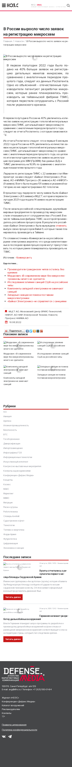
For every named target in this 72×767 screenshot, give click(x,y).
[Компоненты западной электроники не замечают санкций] (19, 370)
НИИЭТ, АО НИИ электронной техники (26, 314)
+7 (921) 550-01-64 (42, 689)
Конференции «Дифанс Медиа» (18, 475)
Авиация (7, 416)
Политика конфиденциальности (19, 729)
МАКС (6, 489)
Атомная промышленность (15, 425)
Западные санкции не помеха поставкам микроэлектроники (30, 296)
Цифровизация (10, 543)
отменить (61, 225)
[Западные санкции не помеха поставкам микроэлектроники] (53, 368)
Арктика (7, 421)
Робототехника (10, 511)
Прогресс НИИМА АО (16, 318)
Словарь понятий (11, 516)
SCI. (5, 412)
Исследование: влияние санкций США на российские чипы (38, 283)
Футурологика (10, 539)
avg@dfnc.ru (15, 689)
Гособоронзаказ (11, 439)
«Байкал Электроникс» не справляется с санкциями (37, 301)
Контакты (6, 713)
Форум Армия (9, 534)
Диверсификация (11, 443)
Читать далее (13, 597)
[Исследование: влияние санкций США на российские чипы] (53, 346)
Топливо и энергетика (13, 530)
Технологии (9, 525)
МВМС (6, 498)
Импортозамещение (13, 448)
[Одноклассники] (34, 330)
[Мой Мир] (38, 330)
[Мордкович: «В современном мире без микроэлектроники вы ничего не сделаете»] (19, 346)
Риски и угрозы (10, 507)
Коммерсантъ (24, 257)
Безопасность (10, 430)
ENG (39, 5)
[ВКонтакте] (27, 330)
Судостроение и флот (13, 520)
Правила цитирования (14, 724)
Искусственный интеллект (15, 461)
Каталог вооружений (13, 705)
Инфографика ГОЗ (12, 452)
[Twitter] (31, 330)
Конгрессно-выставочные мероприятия (22, 466)
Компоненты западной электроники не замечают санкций (35, 290)
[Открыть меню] (4, 5)
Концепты (8, 480)
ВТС (5, 434)
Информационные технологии (17, 457)
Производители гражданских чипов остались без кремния (36, 271)
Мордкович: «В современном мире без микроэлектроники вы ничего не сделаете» (36, 277)
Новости (19, 41)
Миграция (8, 502)
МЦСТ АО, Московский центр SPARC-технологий (35, 311)
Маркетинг (8, 493)
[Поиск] (68, 5)
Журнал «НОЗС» (10, 697)
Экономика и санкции (13, 548)
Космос (7, 484)
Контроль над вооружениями (17, 471)
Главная (7, 41)
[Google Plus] (41, 330)
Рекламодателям (11, 709)
